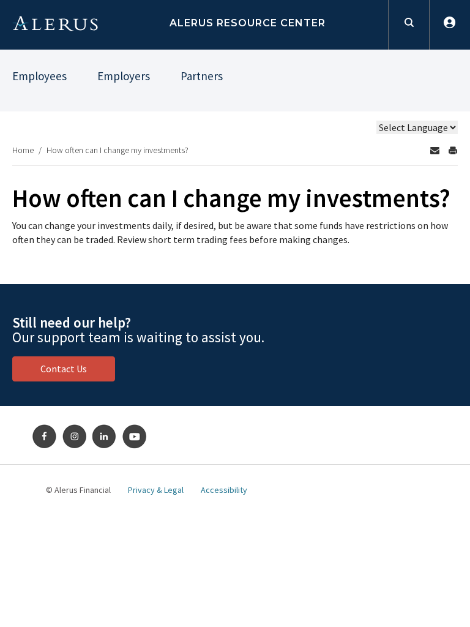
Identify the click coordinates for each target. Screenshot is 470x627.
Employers (123, 76)
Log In (449, 25)
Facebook (44, 436)
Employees (39, 76)
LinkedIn (104, 436)
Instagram (74, 436)
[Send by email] (434, 150)
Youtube (134, 436)
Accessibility (224, 489)
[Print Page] (453, 150)
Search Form (408, 25)
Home (23, 150)
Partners (202, 76)
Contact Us (63, 368)
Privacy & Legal (156, 489)
